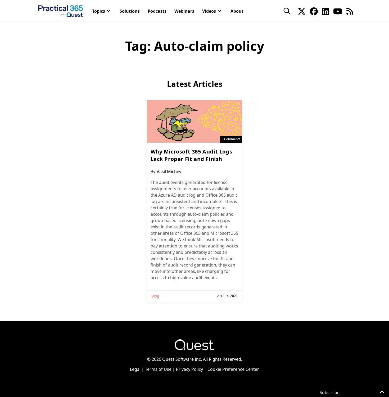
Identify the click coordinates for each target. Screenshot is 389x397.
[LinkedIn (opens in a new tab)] (325, 10)
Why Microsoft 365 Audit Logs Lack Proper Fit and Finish (191, 155)
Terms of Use (158, 369)
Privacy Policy (189, 369)
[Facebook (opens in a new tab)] (314, 10)
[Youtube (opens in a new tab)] (337, 10)
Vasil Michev (169, 171)
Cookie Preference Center (233, 369)
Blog (155, 296)
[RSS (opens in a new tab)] (349, 10)
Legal (135, 369)
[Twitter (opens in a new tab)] (302, 10)
